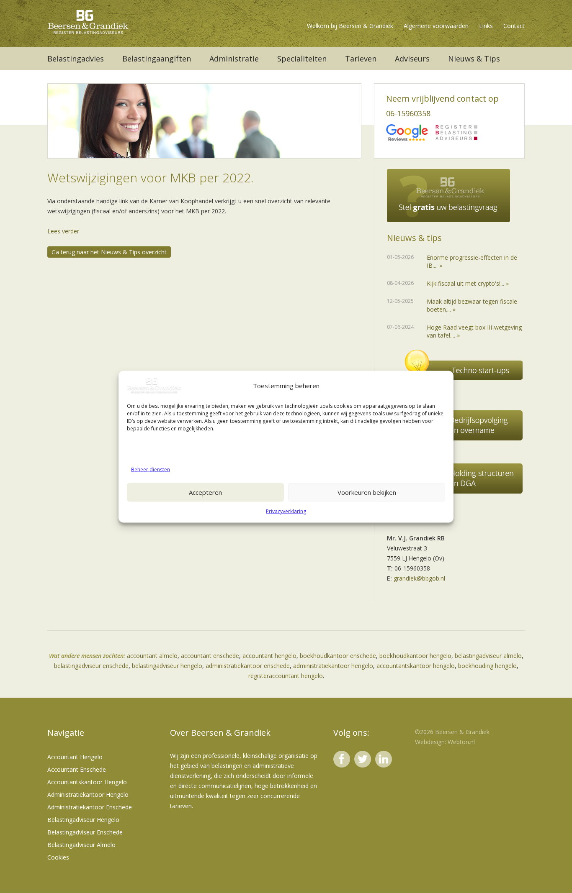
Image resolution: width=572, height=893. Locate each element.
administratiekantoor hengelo (333, 666)
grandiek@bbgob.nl (419, 578)
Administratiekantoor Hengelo (88, 794)
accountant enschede (210, 656)
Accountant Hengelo (75, 757)
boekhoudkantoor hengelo (415, 656)
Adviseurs (412, 59)
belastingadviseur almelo (488, 656)
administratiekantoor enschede (248, 666)
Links (486, 26)
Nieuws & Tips (474, 59)
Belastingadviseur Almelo (81, 845)
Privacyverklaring (286, 510)
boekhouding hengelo (487, 666)
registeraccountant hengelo (285, 676)
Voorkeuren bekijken (367, 492)
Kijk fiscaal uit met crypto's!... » (468, 283)
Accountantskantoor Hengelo (87, 782)
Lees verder (63, 231)
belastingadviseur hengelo (167, 666)
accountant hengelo (269, 656)
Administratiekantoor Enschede (89, 807)
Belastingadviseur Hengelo (83, 820)
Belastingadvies (75, 59)
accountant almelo (152, 656)
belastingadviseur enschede (91, 666)
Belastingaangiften (156, 59)
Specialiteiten (302, 59)
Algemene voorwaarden (436, 26)
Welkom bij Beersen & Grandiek (350, 26)
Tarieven (360, 59)
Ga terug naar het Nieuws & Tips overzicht (109, 252)
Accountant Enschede (76, 769)
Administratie (234, 59)
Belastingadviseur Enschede (85, 832)
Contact (514, 26)
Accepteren (205, 492)
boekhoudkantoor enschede (338, 656)
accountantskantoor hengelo (415, 666)
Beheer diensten (150, 469)
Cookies (58, 857)
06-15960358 (408, 113)
